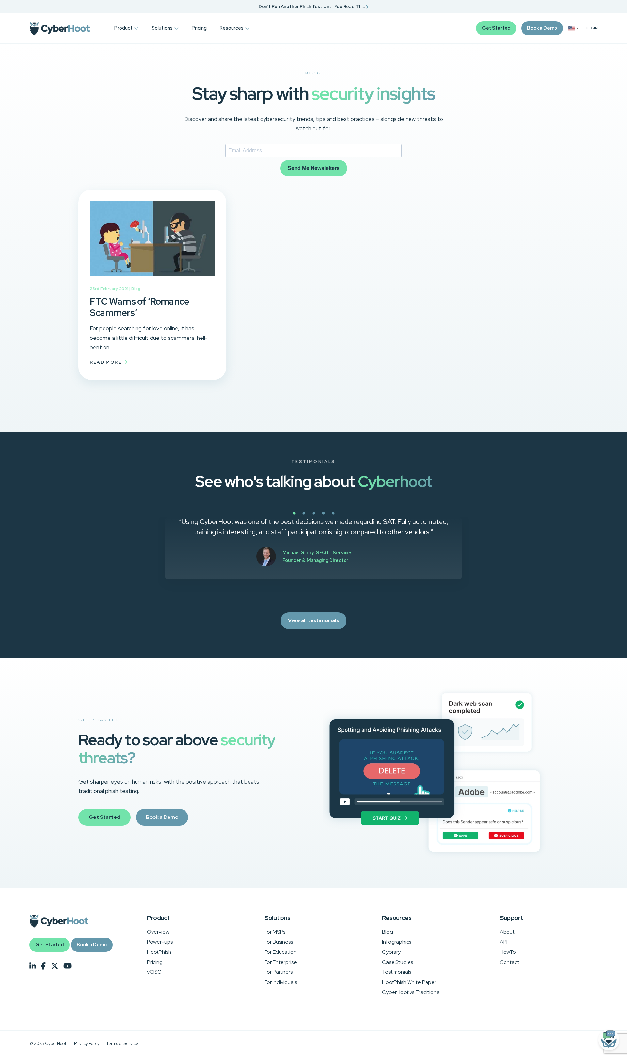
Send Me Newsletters (314, 168)
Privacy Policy (87, 1043)
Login (592, 28)
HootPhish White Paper (409, 982)
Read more (106, 362)
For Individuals (281, 982)
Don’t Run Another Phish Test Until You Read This (312, 6)
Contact (509, 962)
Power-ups (160, 941)
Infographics (396, 941)
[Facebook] (43, 966)
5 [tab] (356, 517)
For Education (281, 952)
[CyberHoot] (59, 28)
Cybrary (391, 952)
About (507, 931)
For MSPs (275, 931)
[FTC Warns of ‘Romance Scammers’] (152, 280)
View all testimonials (313, 620)
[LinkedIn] (32, 966)
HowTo (508, 952)
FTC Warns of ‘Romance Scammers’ (139, 307)
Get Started (496, 28)
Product (123, 28)
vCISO (154, 971)
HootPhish (159, 952)
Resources (232, 28)
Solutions (162, 28)
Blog (135, 288)
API (503, 941)
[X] (54, 966)
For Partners (279, 971)
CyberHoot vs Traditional (411, 992)
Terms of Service (122, 1043)
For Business (279, 941)
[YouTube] (67, 966)
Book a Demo (542, 28)
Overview (158, 931)
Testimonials (396, 971)
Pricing (199, 28)
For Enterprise (281, 962)
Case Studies (397, 962)
